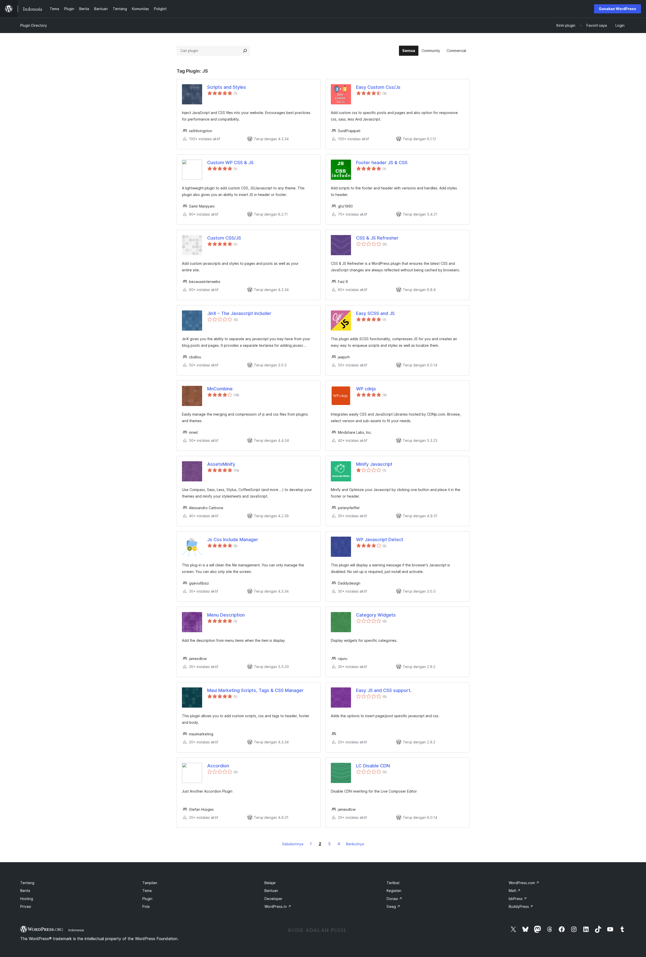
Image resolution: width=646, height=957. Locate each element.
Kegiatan (394, 890)
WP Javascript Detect (379, 539)
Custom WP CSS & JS (230, 162)
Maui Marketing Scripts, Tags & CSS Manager (255, 690)
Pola (146, 906)
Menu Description (226, 615)
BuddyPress (521, 906)
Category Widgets (376, 615)
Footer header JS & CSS (382, 162)
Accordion (218, 765)
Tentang (27, 883)
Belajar (270, 883)
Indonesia (76, 930)
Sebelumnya (292, 844)
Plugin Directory (33, 25)
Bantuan (271, 890)
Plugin (147, 898)
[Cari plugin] (245, 51)
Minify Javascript (374, 464)
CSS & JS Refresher (377, 238)
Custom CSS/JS (224, 238)
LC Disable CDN (373, 765)
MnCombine (220, 388)
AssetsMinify (221, 464)
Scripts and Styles (226, 87)
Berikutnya (355, 844)
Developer (273, 898)
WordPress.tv (277, 906)
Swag (393, 906)
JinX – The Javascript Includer (239, 313)
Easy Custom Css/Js (378, 87)
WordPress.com (524, 883)
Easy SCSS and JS (375, 313)
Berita (25, 890)
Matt (515, 890)
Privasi (25, 906)
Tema (147, 890)
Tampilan (149, 883)
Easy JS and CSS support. (384, 690)
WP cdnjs (366, 388)
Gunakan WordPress (617, 9)
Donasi (394, 898)
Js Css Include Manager (232, 539)
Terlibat (393, 883)
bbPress (518, 898)
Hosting (26, 898)
